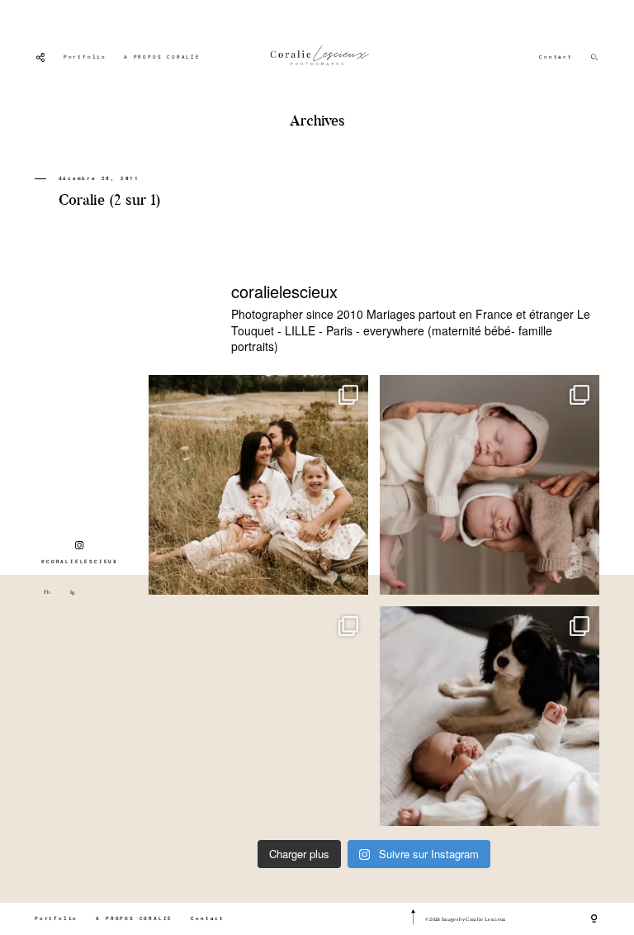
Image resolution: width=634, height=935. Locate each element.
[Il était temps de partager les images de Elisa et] (258, 716)
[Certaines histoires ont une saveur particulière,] (489, 485)
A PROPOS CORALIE (162, 57)
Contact (556, 57)
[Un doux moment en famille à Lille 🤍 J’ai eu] (489, 716)
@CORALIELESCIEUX (79, 561)
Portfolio (85, 57)
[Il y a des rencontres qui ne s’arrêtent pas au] (258, 485)
